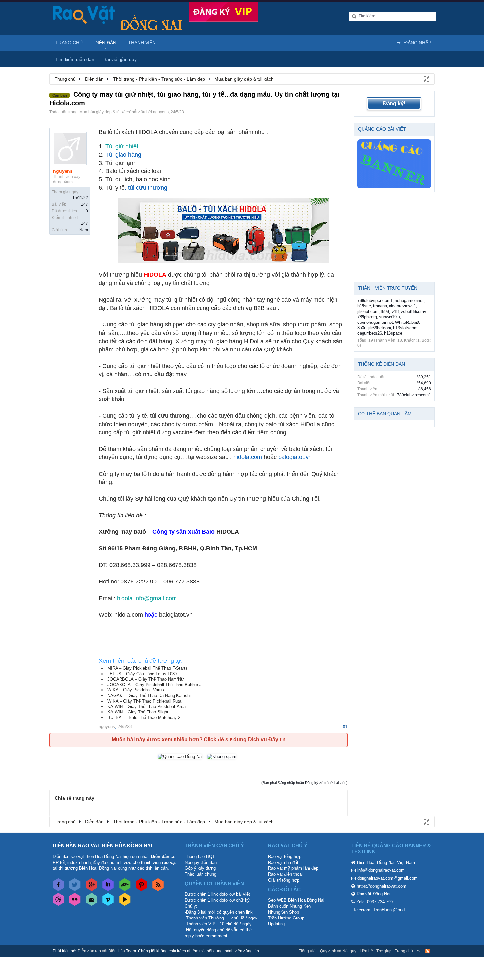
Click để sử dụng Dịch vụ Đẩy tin (245, 739)
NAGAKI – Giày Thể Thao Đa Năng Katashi (149, 695)
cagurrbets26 (369, 333)
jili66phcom (368, 311)
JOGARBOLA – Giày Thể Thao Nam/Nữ (145, 679)
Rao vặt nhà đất (283, 862)
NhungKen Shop (283, 912)
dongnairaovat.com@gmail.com (387, 878)
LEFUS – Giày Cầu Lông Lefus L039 (142, 673)
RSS (427, 951)
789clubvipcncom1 (375, 300)
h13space (393, 333)
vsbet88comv (413, 311)
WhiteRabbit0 (407, 322)
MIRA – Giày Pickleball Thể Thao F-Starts (147, 668)
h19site (364, 305)
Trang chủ (69, 42)
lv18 (395, 311)
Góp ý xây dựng (200, 868)
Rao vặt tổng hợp (284, 856)
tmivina (380, 305)
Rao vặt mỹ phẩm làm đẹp (293, 868)
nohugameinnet (409, 300)
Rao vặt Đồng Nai (373, 894)
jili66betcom (379, 327)
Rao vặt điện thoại (285, 874)
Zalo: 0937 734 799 (374, 901)
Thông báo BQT (200, 856)
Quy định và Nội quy (338, 951)
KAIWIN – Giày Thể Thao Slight (137, 712)
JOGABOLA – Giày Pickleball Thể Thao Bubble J (154, 684)
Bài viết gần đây (120, 59)
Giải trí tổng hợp (283, 880)
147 (84, 204)
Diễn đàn (105, 42)
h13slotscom (405, 327)
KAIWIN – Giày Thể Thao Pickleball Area (146, 706)
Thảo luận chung (200, 874)
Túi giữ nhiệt (121, 146)
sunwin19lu (389, 316)
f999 (385, 311)
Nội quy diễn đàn (201, 862)
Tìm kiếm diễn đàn (74, 59)
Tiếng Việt (308, 951)
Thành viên (142, 42)
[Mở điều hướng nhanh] (426, 78)
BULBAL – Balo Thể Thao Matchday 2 (143, 717)
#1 (345, 726)
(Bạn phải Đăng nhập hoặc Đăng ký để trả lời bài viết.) (304, 783)
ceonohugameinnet (375, 322)
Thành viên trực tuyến (387, 288)
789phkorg (367, 316)
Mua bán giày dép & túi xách (104, 112)
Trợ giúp (383, 951)
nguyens (161, 112)
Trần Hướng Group (286, 918)
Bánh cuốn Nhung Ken (289, 906)
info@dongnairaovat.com (381, 870)
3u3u (361, 327)
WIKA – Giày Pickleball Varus (135, 689)
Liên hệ (366, 951)
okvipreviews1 (402, 305)
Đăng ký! (394, 103)
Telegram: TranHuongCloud (379, 909)
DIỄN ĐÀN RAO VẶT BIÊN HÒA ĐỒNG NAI (102, 845)
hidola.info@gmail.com (147, 598)
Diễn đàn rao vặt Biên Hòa (101, 951)
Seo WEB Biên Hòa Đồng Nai (296, 900)
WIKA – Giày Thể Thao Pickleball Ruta (144, 701)
